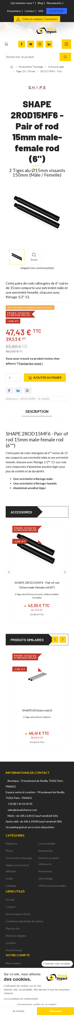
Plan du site (13, 928)
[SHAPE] (37, 87)
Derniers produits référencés (48, 861)
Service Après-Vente (18, 914)
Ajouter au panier (47, 377)
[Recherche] (65, 57)
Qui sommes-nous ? (22, 3)
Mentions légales (16, 935)
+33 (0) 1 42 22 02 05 (20, 803)
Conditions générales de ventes (25, 921)
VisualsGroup (14, 950)
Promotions (14, 11)
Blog (40, 3)
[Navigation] (66, 44)
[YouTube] (30, 44)
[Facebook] (21, 44)
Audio (9, 878)
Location (56, 11)
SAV (40, 11)
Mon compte (13, 963)
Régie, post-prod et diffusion (17, 868)
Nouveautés (54, 3)
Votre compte (18, 955)
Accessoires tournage (19, 858)
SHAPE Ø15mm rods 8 (37, 710)
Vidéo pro (11, 843)
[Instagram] (39, 44)
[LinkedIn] (49, 44)
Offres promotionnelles (52, 885)
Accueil (10, 899)
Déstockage (45, 878)
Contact (30, 11)
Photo (9, 850)
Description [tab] (37, 411)
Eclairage (11, 885)
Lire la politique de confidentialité (21, 999)
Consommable (46, 843)
